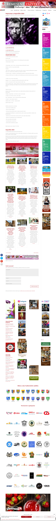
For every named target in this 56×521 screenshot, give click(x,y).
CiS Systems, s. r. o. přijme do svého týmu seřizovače (33, 166)
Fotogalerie (44, 10)
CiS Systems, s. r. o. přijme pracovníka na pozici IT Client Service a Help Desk (34, 197)
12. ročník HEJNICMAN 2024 (10, 47)
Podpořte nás (40, 0)
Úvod (12, 10)
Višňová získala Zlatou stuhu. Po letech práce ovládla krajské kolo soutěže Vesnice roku (22, 168)
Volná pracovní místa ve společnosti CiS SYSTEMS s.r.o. (10, 363)
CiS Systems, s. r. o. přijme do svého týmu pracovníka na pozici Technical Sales (22, 198)
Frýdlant (7, 337)
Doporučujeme (22, 15)
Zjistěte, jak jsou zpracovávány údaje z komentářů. (27, 290)
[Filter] (43, 29)
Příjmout (26, 516)
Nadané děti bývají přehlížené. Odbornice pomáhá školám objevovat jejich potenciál (33, 227)
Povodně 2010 (8, 330)
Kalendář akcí (16, 10)
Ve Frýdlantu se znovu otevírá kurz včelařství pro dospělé (10, 369)
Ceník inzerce (45, 0)
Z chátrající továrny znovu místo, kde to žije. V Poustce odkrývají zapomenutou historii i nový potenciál (10, 231)
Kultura (26, 15)
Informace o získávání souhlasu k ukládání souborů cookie (13, 519)
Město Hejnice (29, 15)
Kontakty (49, 0)
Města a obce (23, 10)
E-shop (54, 10)
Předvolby (49, 516)
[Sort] (44, 29)
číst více (10, 182)
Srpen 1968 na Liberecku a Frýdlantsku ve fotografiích (9, 366)
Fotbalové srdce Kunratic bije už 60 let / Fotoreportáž (10, 166)
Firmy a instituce (31, 10)
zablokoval (45, 344)
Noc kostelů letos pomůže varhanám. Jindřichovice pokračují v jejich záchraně (22, 229)
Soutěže (32, 15)
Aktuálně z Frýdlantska (17, 15)
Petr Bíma (8, 15)
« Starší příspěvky (8, 252)
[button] (54, 514)
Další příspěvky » (36, 252)
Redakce (49, 10)
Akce (36, 0)
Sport (34, 15)
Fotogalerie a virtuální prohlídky (10, 326)
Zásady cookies (3, 519)
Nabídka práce (38, 10)
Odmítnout (37, 516)
